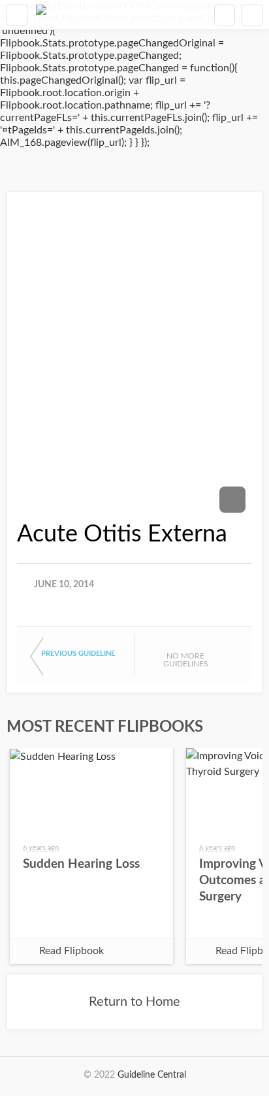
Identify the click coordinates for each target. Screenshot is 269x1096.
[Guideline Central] (41, 14)
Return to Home (134, 1001)
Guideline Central (152, 1075)
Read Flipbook (71, 951)
